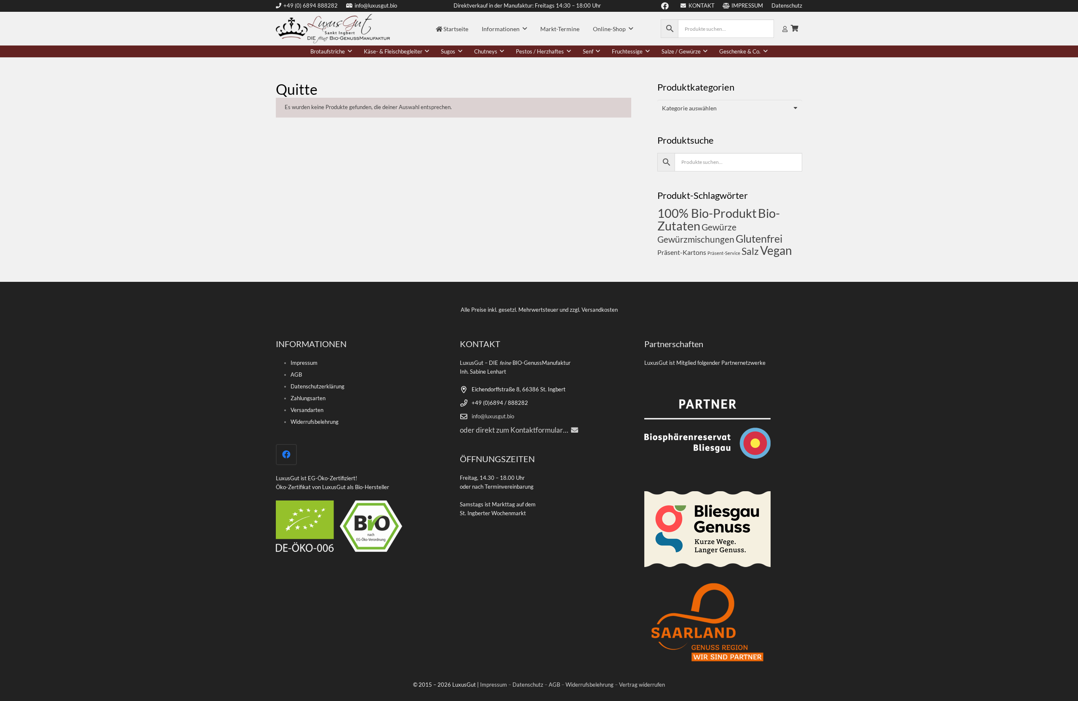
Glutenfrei (759, 238)
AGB (296, 375)
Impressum (304, 363)
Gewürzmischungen (695, 239)
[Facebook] (286, 454)
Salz (750, 251)
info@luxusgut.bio (493, 416)
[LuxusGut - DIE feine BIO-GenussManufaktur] (333, 28)
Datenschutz (527, 685)
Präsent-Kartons (681, 252)
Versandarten (307, 410)
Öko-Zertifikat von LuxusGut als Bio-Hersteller (332, 487)
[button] (525, 28)
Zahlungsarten (308, 398)
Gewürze (719, 227)
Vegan (776, 250)
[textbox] (689, 108)
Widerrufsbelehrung (315, 422)
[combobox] (729, 108)
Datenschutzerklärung (317, 386)
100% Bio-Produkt (707, 213)
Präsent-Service (723, 253)
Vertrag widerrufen (642, 685)
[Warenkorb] (794, 28)
